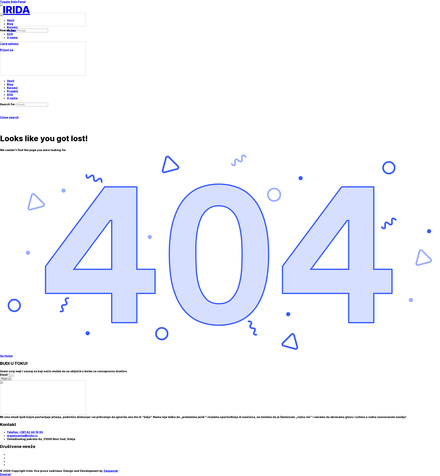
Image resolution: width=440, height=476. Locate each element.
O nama (12, 98)
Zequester (110, 471)
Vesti (10, 81)
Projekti (12, 91)
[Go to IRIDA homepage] (15, 9)
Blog (10, 84)
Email (4, 374)
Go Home (6, 356)
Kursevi (12, 87)
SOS (10, 94)
